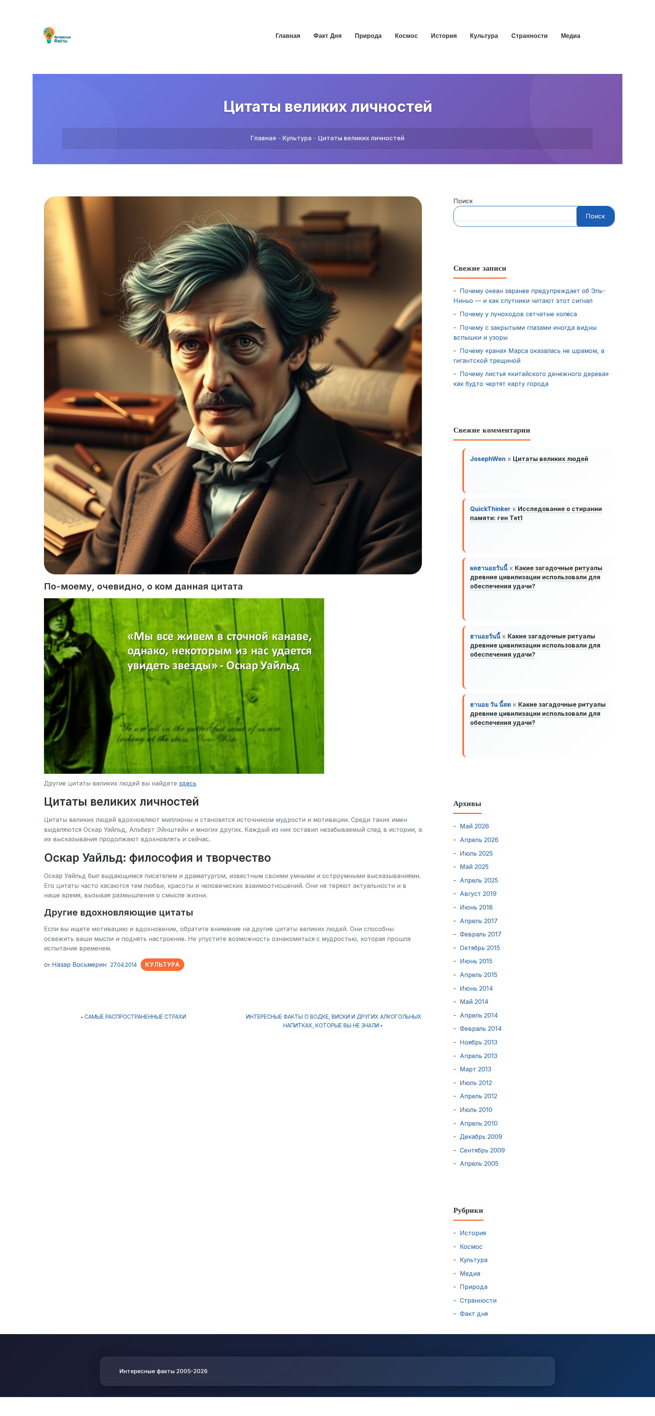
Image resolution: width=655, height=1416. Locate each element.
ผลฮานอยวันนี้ (489, 568)
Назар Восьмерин (79, 964)
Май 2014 (474, 1001)
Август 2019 (478, 893)
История (444, 35)
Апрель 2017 (479, 921)
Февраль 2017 (480, 934)
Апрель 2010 (479, 1123)
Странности (529, 35)
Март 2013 (475, 1069)
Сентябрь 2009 (482, 1150)
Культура (484, 35)
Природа (368, 35)
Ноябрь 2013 (478, 1042)
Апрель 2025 (479, 880)
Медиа (570, 35)
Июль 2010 (476, 1109)
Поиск (463, 201)
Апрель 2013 (478, 1056)
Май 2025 (474, 866)
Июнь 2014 (476, 988)
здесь (187, 783)
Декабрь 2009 (481, 1136)
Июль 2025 (476, 853)
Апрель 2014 (479, 1015)
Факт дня (327, 35)
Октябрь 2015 (480, 948)
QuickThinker (490, 509)
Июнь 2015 (476, 961)
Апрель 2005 (479, 1163)
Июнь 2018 (476, 907)
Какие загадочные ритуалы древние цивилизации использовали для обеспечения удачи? (536, 577)
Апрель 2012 (478, 1096)
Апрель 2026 (479, 840)
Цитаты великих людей (550, 459)
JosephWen (488, 459)
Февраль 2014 (481, 1028)
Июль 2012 (476, 1083)
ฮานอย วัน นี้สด (490, 704)
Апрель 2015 (478, 974)
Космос (406, 35)
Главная (288, 35)
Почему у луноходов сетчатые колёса (518, 314)
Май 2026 (474, 826)
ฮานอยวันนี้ (485, 636)
